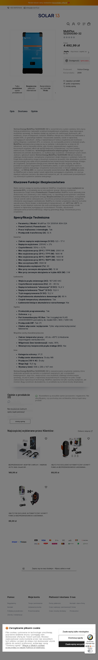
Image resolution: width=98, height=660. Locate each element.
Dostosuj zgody (75, 638)
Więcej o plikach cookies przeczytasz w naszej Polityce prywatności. (25, 646)
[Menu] (94, 634)
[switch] (90, 650)
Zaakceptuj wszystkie (75, 644)
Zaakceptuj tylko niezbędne (76, 631)
